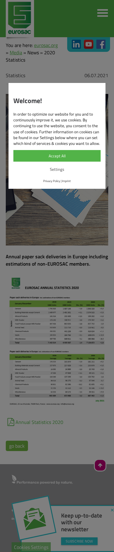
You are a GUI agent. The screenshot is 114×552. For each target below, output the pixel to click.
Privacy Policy (51, 180)
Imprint (66, 180)
